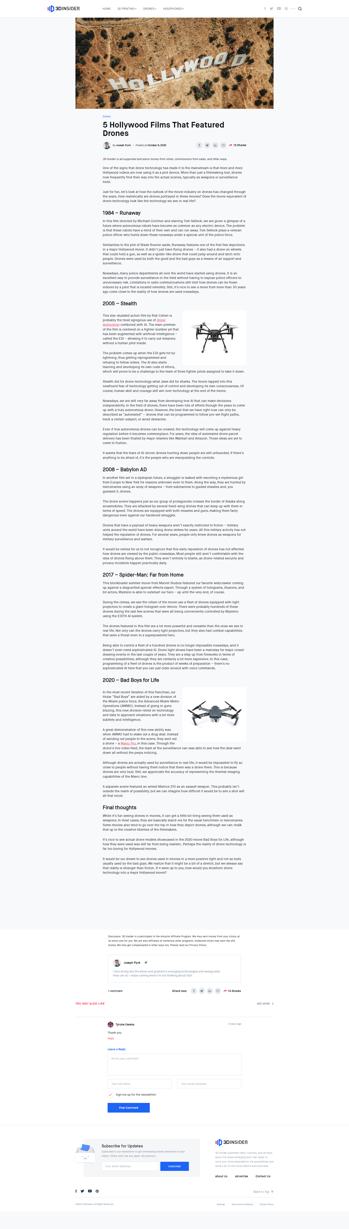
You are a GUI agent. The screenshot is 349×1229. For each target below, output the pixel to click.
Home (107, 9)
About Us (221, 1176)
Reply (111, 1038)
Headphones (172, 9)
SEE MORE (263, 1003)
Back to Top (261, 1192)
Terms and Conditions (242, 1204)
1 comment (115, 991)
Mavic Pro (128, 743)
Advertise (241, 1176)
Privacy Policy (267, 1204)
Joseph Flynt (123, 145)
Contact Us (263, 1176)
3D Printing (126, 9)
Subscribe (174, 1166)
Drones (149, 9)
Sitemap (221, 1204)
